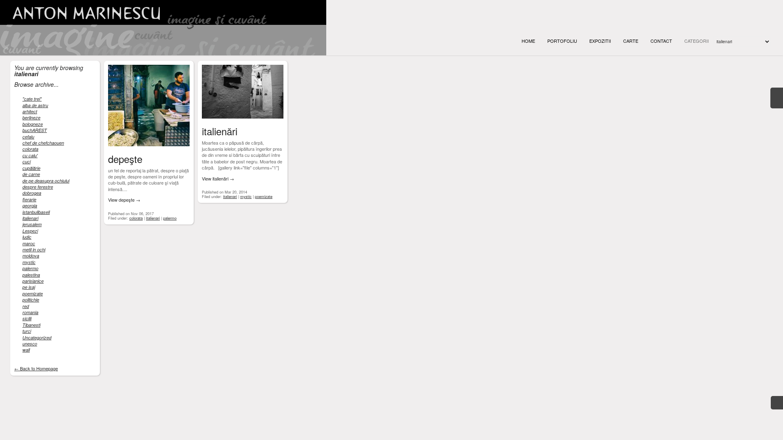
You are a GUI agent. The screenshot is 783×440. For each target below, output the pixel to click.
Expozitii (600, 40)
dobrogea (31, 193)
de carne (31, 174)
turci (26, 331)
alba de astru (35, 105)
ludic (26, 237)
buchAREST (34, 130)
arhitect (29, 111)
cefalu (28, 137)
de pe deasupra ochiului (45, 181)
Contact (661, 40)
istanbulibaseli (36, 212)
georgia (29, 205)
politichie (30, 300)
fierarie (29, 199)
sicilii (26, 318)
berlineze (31, 117)
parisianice (33, 281)
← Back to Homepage (36, 368)
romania (30, 312)
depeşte (125, 159)
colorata (30, 149)
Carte (630, 40)
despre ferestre (37, 187)
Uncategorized (36, 337)
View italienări (218, 179)
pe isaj (28, 287)
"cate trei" (32, 99)
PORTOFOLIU (562, 40)
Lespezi (30, 231)
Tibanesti (31, 325)
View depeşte (124, 200)
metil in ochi (33, 249)
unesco (29, 344)
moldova (30, 256)
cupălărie (31, 168)
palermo (30, 268)
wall (26, 350)
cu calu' (30, 155)
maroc (28, 243)
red (25, 306)
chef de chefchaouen (43, 143)
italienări (219, 131)
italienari (30, 218)
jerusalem (32, 224)
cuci (26, 161)
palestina (31, 275)
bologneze (32, 124)
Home (528, 40)
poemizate (32, 293)
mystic (28, 262)
